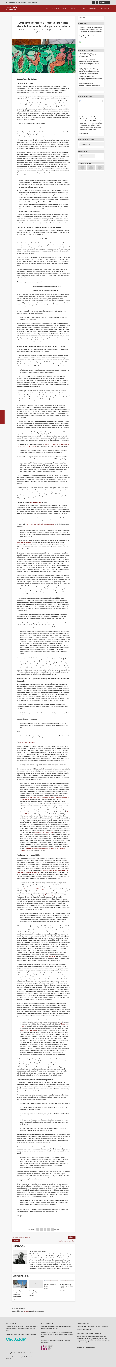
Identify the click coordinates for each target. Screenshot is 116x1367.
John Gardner (51, 956)
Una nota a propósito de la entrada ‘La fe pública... (27, 2)
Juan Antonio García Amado (34, 30)
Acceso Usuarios (104, 8)
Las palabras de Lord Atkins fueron (43, 832)
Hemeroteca (92, 8)
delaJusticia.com (87, 1329)
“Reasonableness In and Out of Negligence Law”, (36, 889)
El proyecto (55, 8)
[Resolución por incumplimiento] (36, 1284)
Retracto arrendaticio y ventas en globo (90, 85)
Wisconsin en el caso (29, 1030)
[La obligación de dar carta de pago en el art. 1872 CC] (67, 1280)
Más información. (83, 133)
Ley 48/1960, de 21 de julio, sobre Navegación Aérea (40, 524)
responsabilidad (35, 502)
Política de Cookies (29, 1353)
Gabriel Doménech (83, 83)
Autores (64, 8)
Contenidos (82, 8)
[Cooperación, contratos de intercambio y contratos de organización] (20, 1284)
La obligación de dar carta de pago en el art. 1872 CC (66, 1286)
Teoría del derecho (42, 32)
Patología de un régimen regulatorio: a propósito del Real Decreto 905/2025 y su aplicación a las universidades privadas (89, 63)
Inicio (47, 8)
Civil (51, 30)
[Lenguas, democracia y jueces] (51, 1280)
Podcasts (72, 8)
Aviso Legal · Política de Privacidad (14, 1353)
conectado (26, 1311)
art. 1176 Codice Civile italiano (27, 742)
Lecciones (33, 32)
